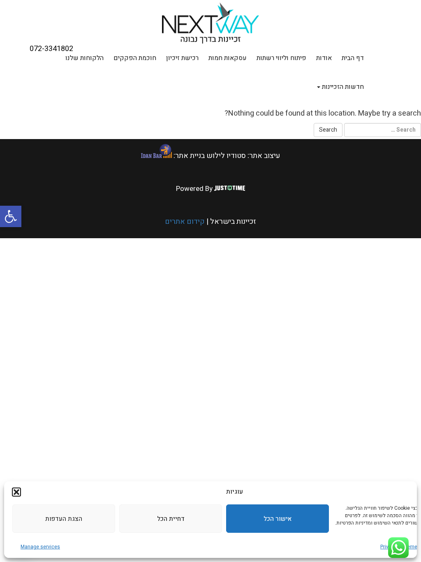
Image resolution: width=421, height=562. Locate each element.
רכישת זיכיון (182, 58)
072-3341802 (51, 49)
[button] (10, 216)
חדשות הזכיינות (342, 87)
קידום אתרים (185, 221)
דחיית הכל (171, 518)
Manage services (40, 546)
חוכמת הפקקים (134, 58)
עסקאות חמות (227, 58)
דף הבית (353, 58)
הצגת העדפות (63, 518)
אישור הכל (277, 518)
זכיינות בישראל (232, 221)
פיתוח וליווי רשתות (281, 58)
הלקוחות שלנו (84, 58)
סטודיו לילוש (226, 155)
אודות (324, 58)
